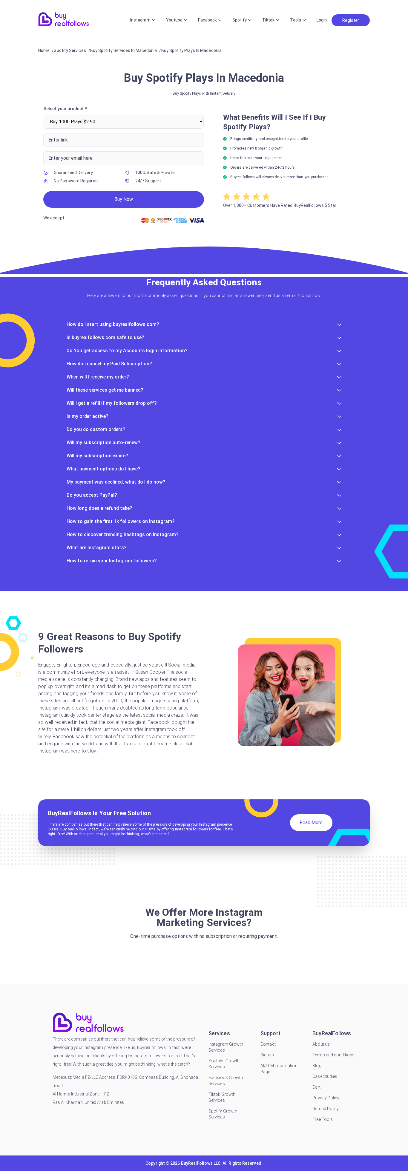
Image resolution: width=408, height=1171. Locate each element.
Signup (267, 1054)
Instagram (140, 20)
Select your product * (65, 108)
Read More (311, 822)
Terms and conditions (333, 1054)
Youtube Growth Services (224, 1063)
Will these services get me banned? (105, 390)
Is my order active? (87, 416)
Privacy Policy (325, 1097)
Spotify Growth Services (222, 1114)
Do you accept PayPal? (92, 495)
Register (350, 20)
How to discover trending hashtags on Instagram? (123, 534)
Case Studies (324, 1076)
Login (322, 20)
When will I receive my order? (98, 377)
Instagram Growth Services (225, 1047)
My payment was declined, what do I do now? (116, 482)
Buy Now (123, 199)
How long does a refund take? (99, 508)
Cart (316, 1087)
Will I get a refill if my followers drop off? (112, 403)
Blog (316, 1065)
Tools (295, 20)
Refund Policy (325, 1108)
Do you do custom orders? (96, 429)
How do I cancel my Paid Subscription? (109, 364)
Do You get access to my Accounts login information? (127, 350)
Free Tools (322, 1119)
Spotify (239, 20)
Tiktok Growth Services (221, 1097)
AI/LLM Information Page (278, 1068)
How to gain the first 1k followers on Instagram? (121, 521)
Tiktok (268, 20)
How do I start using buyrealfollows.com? (113, 324)
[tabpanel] (204, 165)
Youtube (174, 20)
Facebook (207, 20)
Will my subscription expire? (97, 455)
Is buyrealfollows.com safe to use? (105, 337)
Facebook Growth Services (225, 1080)
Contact (268, 1044)
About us (321, 1044)
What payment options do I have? (103, 469)
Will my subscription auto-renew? (103, 442)
